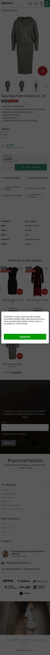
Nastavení (25, 330)
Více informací (21, 323)
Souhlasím (25, 336)
